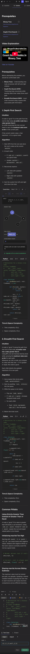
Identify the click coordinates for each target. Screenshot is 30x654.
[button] (5, 258)
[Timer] (16, 1)
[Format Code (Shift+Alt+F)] (9, 595)
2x (24, 193)
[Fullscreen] (19, 189)
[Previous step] (5, 193)
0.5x (17, 193)
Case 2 (12, 637)
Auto (15, 591)
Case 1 (4, 637)
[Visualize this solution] (23, 416)
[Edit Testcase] (25, 189)
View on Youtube (8, 64)
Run (17, 650)
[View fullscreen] (26, 258)
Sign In (27, 1)
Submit (25, 650)
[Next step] (12, 193)
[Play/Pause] (9, 193)
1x (21, 193)
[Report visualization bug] (22, 189)
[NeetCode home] (2, 1)
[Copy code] (25, 262)
